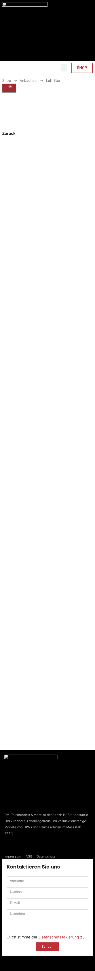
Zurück (8, 133)
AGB (29, 856)
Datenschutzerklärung (59, 937)
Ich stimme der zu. (48, 937)
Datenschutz (46, 856)
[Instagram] (21, 845)
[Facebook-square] (8, 845)
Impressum (12, 856)
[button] (64, 67)
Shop (6, 80)
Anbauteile (28, 80)
